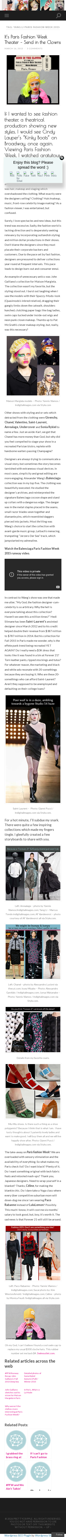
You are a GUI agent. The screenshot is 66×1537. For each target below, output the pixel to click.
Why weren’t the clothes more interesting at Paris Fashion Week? (14, 1410)
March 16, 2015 (14, 48)
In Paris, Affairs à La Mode (32, 1391)
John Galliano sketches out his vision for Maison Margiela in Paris (13, 1393)
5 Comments (34, 48)
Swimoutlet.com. (46, 1353)
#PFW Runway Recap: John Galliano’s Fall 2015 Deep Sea (12, 1377)
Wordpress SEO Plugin (18, 1535)
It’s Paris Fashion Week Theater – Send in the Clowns (33, 39)
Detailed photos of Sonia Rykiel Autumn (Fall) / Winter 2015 (32, 1377)
